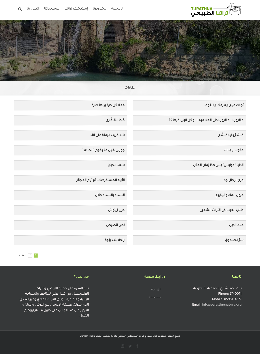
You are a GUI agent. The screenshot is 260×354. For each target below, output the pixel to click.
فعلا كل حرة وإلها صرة (108, 105)
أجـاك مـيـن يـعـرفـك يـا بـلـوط (224, 105)
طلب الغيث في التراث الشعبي (222, 210)
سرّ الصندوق (234, 240)
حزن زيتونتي (116, 210)
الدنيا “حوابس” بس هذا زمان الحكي (218, 165)
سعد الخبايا (116, 165)
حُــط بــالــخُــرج (115, 120)
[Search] (20, 8)
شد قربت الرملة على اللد (107, 135)
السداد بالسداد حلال (110, 195)
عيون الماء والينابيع (230, 195)
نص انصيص (115, 225)
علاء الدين (236, 225)
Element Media (87, 336)
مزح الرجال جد (234, 180)
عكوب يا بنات (234, 150)
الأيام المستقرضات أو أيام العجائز (101, 180)
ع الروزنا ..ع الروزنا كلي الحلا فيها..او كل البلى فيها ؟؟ (206, 120)
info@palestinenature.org (222, 305)
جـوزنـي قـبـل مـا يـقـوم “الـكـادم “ (103, 150)
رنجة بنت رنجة (115, 240)
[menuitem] (117, 8)
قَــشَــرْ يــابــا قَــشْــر (231, 135)
